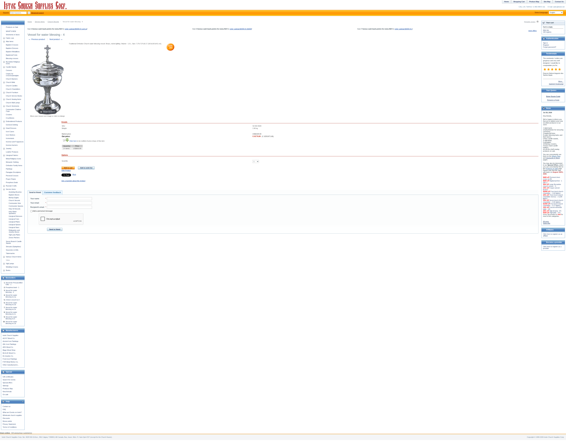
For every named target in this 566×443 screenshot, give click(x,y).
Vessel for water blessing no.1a (11, 296)
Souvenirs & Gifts (12, 250)
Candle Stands (11, 67)
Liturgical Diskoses (15, 216)
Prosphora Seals (12, 182)
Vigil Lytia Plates (14, 235)
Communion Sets (15, 203)
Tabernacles (10, 253)
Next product (56, 39)
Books (8, 270)
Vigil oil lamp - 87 (555, 211)
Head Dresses (11, 128)
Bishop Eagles (14, 197)
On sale (5, 394)
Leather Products (12, 152)
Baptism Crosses (12, 45)
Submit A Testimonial (556, 84)
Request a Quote (553, 100)
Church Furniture (12, 92)
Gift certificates (8, 377)
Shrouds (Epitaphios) (13, 246)
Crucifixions (10, 118)
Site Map (547, 2)
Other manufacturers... (11, 365)
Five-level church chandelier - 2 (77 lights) (553, 204)
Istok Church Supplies (10, 335)
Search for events (9, 380)
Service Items (40, 22)
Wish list (546, 30)
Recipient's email (37, 207)
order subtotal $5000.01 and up (76, 29)
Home (30, 22)
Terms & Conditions (10, 427)
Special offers (7, 383)
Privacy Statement (9, 424)
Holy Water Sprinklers (13, 212)
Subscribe (546, 223)
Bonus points (7, 421)
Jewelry (8, 148)
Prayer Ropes (11, 179)
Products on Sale (12, 27)
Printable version (529, 22)
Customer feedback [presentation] (52, 192)
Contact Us (559, 2)
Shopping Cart (519, 2)
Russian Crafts (11, 186)
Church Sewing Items (13, 99)
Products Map (8, 388)
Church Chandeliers (13, 89)
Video (8, 260)
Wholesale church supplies (12, 415)
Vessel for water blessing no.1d (11, 322)
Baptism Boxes (14, 195)
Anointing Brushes (15, 192)
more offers (532, 31)
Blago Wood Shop (9, 350)
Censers (9, 70)
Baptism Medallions (13, 51)
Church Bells (10, 82)
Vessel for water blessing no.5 (11, 318)
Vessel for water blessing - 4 (11, 291)
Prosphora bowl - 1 (12, 287)
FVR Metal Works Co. (10, 362)
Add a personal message (42, 211)
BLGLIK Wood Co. (9, 353)
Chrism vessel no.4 (12, 300)
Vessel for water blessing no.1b (11, 303)
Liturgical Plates (14, 222)
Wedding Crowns (12, 267)
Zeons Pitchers (14, 237)
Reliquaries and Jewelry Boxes (14, 231)
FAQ (4, 409)
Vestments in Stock (13, 35)
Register (546, 45)
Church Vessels (53, 22)
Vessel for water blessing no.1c (11, 313)
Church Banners (12, 79)
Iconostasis (10, 138)
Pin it (74, 174)
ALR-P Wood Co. (9, 338)
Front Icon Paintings (10, 359)
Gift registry (547, 32)
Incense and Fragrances (15, 142)
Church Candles (12, 86)
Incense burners (12, 145)
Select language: (541, 13)
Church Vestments (12, 106)
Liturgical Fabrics (12, 155)
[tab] (35, 192)
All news (546, 221)
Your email (34, 203)
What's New (556, 156)
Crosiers (9, 114)
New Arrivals (7, 391)
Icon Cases (10, 131)
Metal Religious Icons (13, 159)
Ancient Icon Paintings (10, 341)
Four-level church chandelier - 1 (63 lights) (553, 192)
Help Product (66, 170)
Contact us (6, 406)
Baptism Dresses (12, 48)
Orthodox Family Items (14, 165)
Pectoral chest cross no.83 (551, 178)
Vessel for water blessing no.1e (11, 308)
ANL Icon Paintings (9, 344)
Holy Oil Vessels (14, 209)
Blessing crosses (12, 58)
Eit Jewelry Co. (8, 356)
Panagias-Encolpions (13, 172)
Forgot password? (549, 47)
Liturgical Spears (15, 224)
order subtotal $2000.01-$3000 (241, 29)
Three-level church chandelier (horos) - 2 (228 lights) (553, 196)
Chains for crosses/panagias (12, 74)
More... (560, 81)
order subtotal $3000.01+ (403, 29)
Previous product (36, 39)
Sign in (545, 43)
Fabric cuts (10, 38)
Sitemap (5, 386)
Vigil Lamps (10, 263)
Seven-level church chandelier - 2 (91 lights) (553, 201)
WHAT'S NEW (11, 31)
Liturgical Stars (14, 227)
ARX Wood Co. (8, 347)
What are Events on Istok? (12, 412)
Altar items (9, 41)
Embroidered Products (14, 121)
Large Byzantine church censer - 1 (552, 185)
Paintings (9, 169)
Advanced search (37, 13)
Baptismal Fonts (11, 55)
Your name (34, 199)
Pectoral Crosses (12, 176)
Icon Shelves (10, 135)
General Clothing (12, 125)
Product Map (534, 2)
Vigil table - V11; (555, 213)
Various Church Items (13, 257)
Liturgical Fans (14, 219)
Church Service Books (14, 96)
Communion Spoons (16, 206)
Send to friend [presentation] (35, 192)
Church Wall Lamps (13, 103)
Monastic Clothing (12, 162)
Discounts (6, 418)
